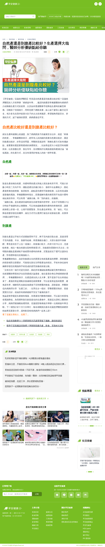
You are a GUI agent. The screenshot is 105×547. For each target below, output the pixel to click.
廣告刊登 (65, 519)
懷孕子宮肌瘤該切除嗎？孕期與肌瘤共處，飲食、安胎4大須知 (35, 325)
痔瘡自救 (67, 16)
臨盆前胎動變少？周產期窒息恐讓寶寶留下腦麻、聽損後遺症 (34, 320)
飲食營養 (27, 28)
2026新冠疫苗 (95, 16)
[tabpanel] (90, 311)
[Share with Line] (59, 52)
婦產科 (13, 334)
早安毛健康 (87, 525)
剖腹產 (40, 334)
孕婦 (48, 334)
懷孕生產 (22, 334)
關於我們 (65, 512)
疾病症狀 (5, 28)
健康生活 (16, 28)
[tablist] (90, 267)
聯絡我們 (65, 515)
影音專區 (71, 28)
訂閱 (37, 494)
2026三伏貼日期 (55, 16)
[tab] (84, 267)
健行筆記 (86, 535)
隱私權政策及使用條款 (70, 522)
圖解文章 (94, 28)
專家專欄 (83, 28)
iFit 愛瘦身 (87, 538)
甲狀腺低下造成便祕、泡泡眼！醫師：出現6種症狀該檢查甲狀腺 (33, 375)
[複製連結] (67, 52)
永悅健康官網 (88, 512)
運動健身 (49, 28)
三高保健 (60, 28)
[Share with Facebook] (63, 52)
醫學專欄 (21, 39)
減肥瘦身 (38, 28)
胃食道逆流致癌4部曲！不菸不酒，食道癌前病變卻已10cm (31, 370)
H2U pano (87, 528)
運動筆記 (86, 532)
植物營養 (49, 525)
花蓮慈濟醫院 (31, 39)
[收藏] (49, 52)
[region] (36, 175)
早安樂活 (35, 528)
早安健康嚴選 (88, 519)
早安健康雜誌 (88, 522)
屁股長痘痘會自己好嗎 (80, 16)
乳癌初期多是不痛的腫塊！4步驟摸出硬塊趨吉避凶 (27, 358)
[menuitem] (5, 27)
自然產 (31, 334)
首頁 (3, 39)
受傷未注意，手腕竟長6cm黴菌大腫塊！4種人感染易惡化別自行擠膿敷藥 (35, 364)
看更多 (97, 349)
